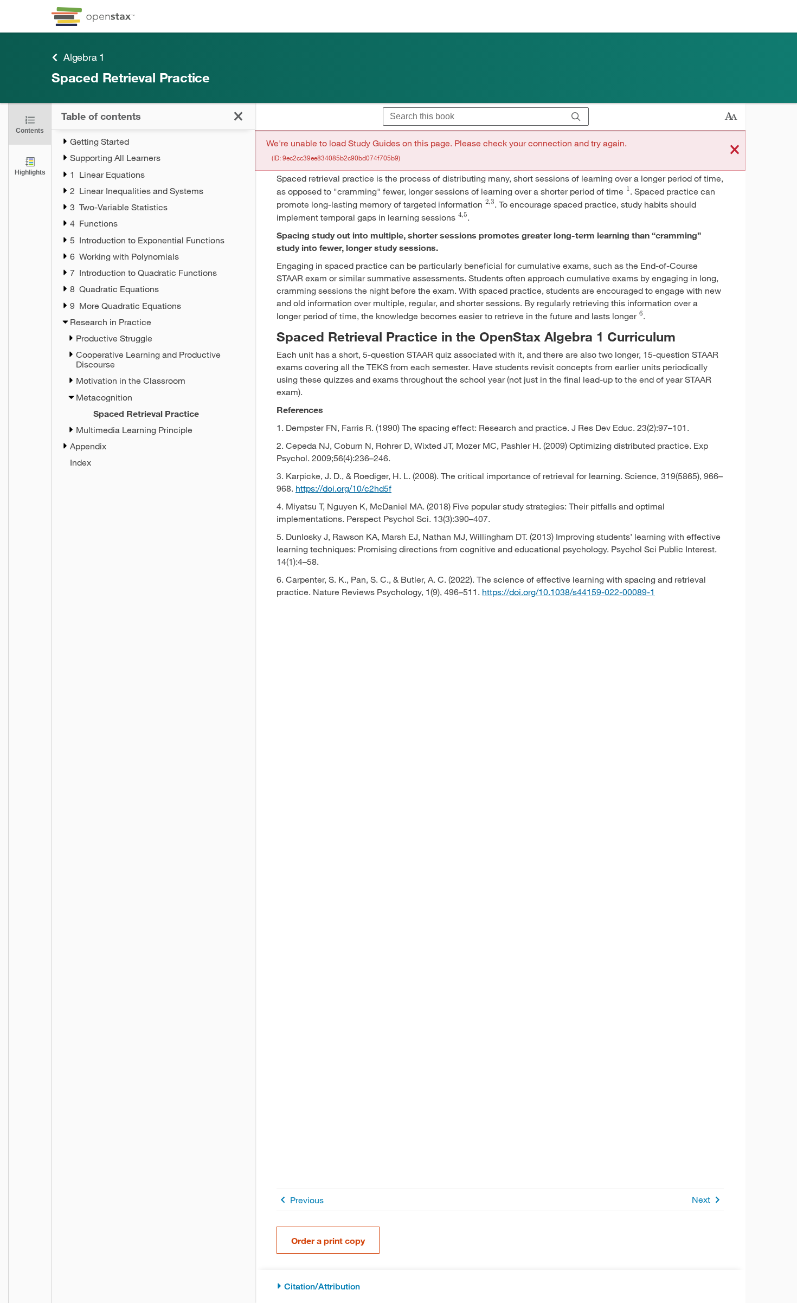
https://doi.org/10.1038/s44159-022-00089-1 (568, 591)
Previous (307, 1200)
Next (701, 1199)
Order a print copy (328, 1240)
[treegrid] (153, 302)
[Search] (576, 117)
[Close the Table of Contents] (238, 116)
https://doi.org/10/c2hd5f (343, 488)
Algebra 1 (84, 57)
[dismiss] (735, 150)
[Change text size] (730, 116)
